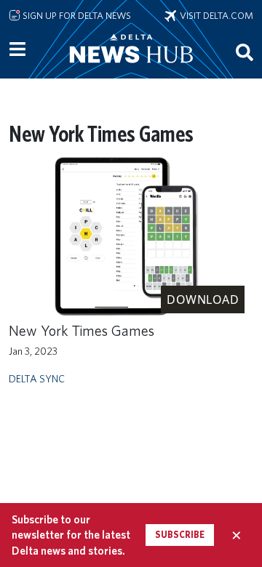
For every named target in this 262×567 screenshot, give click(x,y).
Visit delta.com (214, 15)
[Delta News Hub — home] (131, 68)
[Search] (244, 51)
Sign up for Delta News (75, 15)
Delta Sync (37, 378)
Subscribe (180, 534)
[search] (244, 51)
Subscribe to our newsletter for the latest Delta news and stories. (71, 535)
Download (203, 299)
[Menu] (17, 49)
